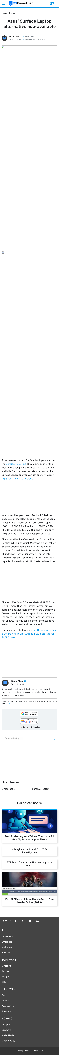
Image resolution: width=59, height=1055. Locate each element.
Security (6, 952)
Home (4, 13)
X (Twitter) (22, 921)
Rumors (5, 1000)
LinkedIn (37, 921)
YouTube (30, 921)
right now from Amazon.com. (17, 478)
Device (12, 13)
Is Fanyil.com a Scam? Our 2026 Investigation (30, 851)
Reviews (6, 1024)
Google (5, 976)
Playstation (7, 1011)
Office (5, 982)
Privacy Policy (23, 1051)
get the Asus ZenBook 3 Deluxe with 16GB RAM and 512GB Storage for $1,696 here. (29, 634)
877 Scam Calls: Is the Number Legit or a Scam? (29, 864)
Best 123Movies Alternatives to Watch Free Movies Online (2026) (29, 901)
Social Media (8, 1035)
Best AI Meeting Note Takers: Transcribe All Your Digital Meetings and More (29, 838)
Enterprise (7, 942)
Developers (7, 936)
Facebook (15, 921)
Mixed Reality (8, 1041)
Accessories (8, 1006)
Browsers (6, 1030)
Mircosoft (6, 966)
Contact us (38, 1051)
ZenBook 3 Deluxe (15, 464)
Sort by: (36, 789)
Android (5, 971)
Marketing (7, 947)
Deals (4, 995)
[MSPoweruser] (21, 3)
